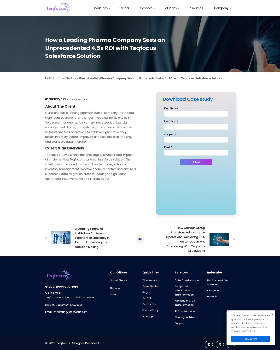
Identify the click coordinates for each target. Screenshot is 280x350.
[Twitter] (220, 344)
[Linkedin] (209, 344)
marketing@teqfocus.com (71, 312)
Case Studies (66, 78)
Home (49, 78)
